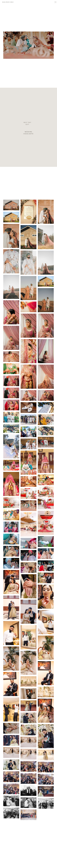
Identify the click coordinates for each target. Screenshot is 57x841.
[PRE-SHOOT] (7, 137)
